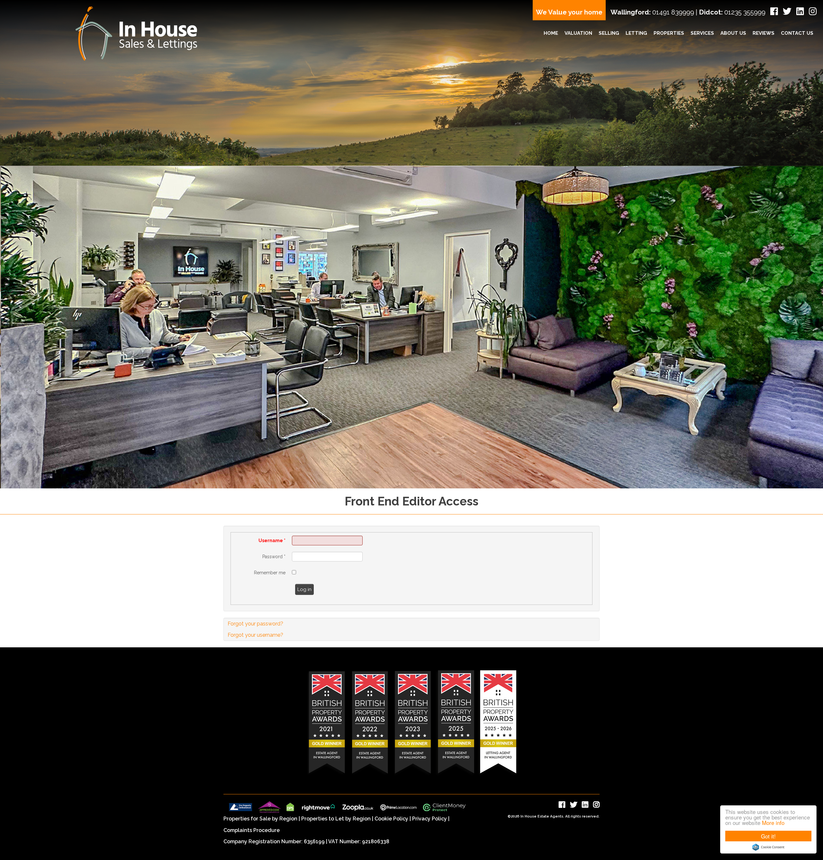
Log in (304, 589)
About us (733, 33)
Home (551, 33)
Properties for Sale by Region (260, 819)
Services (702, 33)
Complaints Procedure (251, 830)
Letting (636, 33)
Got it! (768, 836)
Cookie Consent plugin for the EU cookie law (768, 847)
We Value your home (569, 12)
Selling (609, 33)
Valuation (578, 33)
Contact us (797, 33)
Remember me (269, 572)
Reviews (763, 33)
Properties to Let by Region (336, 819)
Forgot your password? (255, 624)
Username (271, 540)
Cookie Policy (391, 819)
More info (773, 822)
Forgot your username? (255, 635)
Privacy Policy (429, 819)
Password (273, 556)
